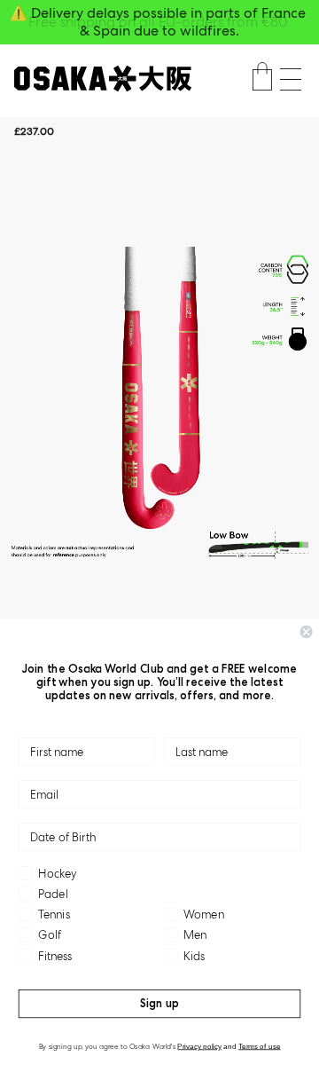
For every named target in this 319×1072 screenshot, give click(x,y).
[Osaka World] (102, 78)
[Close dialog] (307, 632)
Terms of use (259, 1046)
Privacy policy (199, 1046)
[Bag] (262, 79)
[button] (290, 79)
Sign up (159, 1003)
